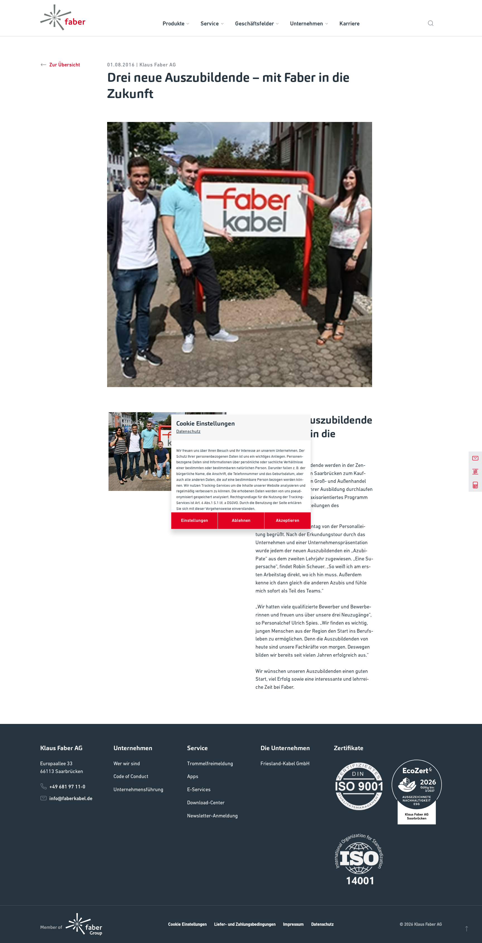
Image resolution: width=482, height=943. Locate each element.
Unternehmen (306, 23)
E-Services (199, 789)
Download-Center (206, 802)
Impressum (293, 924)
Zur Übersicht (64, 65)
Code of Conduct (131, 776)
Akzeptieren (287, 520)
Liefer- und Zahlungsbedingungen (245, 924)
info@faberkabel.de (70, 798)
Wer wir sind (127, 763)
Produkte (173, 23)
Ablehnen (241, 520)
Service (210, 23)
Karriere (349, 23)
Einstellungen (194, 520)
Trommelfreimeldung (210, 763)
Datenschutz (188, 431)
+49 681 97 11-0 (67, 787)
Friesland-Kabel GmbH (285, 763)
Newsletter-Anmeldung (212, 816)
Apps (192, 776)
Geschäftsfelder (254, 23)
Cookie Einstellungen (187, 924)
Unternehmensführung (138, 789)
